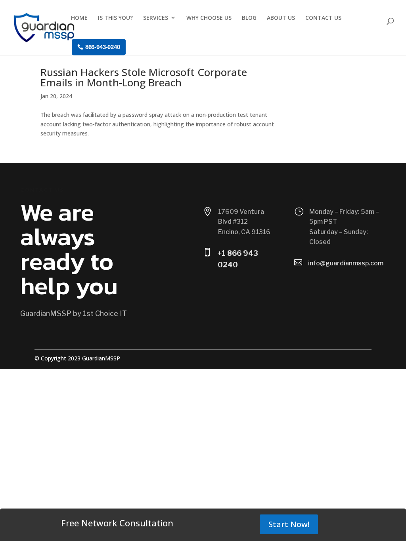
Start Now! (288, 524)
